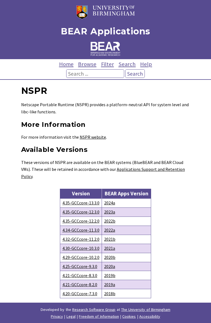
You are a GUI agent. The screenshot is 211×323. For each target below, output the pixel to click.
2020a (109, 266)
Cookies (129, 316)
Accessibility (149, 316)
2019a (109, 284)
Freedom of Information (99, 316)
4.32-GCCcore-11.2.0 (80, 239)
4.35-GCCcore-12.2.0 (80, 221)
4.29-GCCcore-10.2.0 (80, 257)
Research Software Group (94, 309)
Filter (107, 64)
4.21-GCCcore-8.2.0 (79, 284)
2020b (109, 257)
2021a (109, 248)
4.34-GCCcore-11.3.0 (80, 230)
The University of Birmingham (145, 309)
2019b (109, 275)
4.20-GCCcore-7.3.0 (79, 293)
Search (127, 64)
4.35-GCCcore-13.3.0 (80, 203)
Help (146, 64)
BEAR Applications (105, 31)
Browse (87, 64)
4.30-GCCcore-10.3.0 (80, 248)
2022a (109, 230)
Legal (71, 316)
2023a (109, 212)
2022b (109, 221)
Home (66, 64)
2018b (109, 293)
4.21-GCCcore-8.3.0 (79, 275)
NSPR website (93, 137)
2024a (109, 203)
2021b (109, 239)
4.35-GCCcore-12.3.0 (80, 212)
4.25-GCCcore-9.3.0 (79, 266)
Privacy (57, 316)
